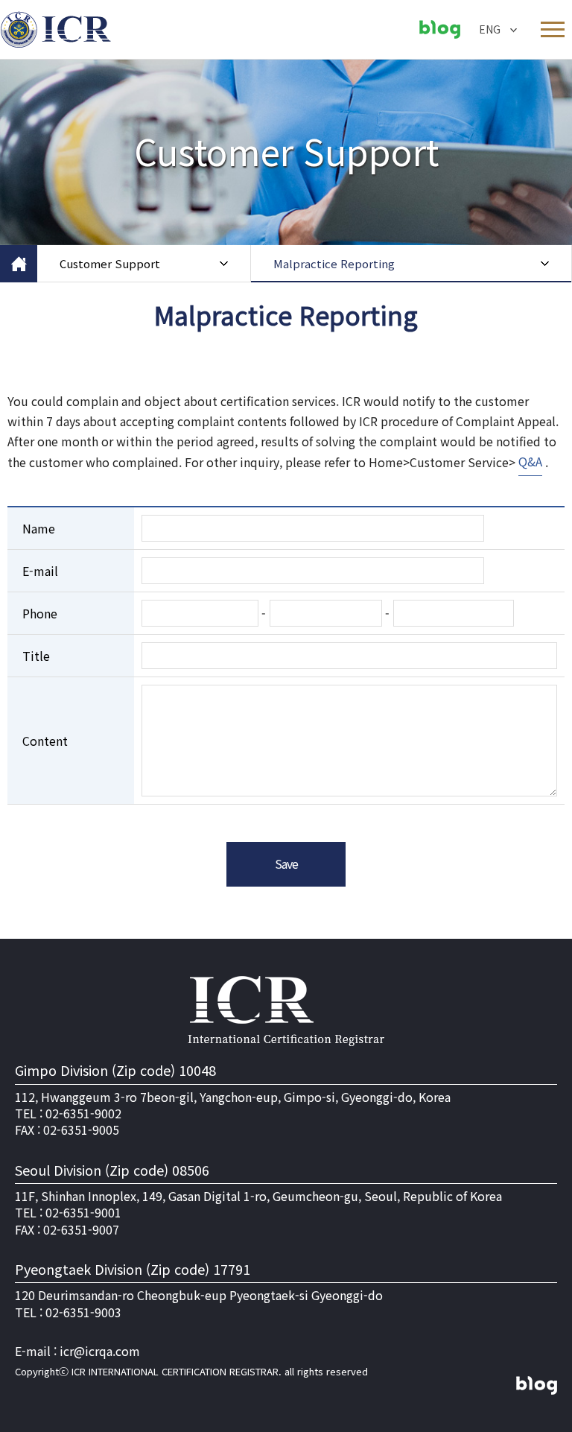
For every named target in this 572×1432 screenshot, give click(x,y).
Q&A (530, 461)
